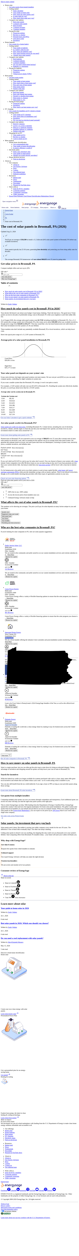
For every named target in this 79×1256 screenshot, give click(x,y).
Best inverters (17, 25)
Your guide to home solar (21, 12)
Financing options (19, 33)
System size (5, 512)
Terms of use (5, 1204)
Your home (5, 518)
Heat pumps (25, 207)
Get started (4, 1075)
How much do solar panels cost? (23, 14)
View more (5, 755)
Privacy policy (5, 1206)
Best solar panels (18, 22)
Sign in (63, 208)
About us (53, 207)
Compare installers (19, 29)
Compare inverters (19, 27)
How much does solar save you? (23, 18)
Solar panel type (6, 516)
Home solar (5, 207)
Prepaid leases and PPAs (21, 37)
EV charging (34, 207)
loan (76, 461)
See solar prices (6, 277)
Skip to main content (7, 2)
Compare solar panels (20, 24)
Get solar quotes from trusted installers (21, 7)
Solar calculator (18, 11)
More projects (44, 207)
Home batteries (15, 207)
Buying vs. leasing (19, 35)
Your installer (5, 520)
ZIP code (4, 272)
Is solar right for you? (20, 16)
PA (6, 218)
